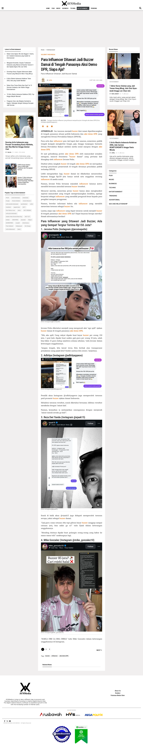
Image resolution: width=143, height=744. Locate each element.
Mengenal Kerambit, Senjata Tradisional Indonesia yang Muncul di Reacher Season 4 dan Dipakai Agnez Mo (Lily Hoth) (20, 65)
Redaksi (117, 693)
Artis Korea (26, 223)
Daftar (8, 220)
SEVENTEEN (9, 223)
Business (65, 8)
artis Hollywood (10, 229)
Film (53, 8)
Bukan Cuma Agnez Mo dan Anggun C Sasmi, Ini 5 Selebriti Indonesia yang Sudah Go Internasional (20, 56)
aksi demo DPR (90, 134)
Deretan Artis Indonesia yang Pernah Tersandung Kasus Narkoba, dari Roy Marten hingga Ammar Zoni (19, 145)
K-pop (7, 201)
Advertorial (114, 200)
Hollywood (19, 226)
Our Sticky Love (10, 210)
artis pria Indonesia (11, 213)
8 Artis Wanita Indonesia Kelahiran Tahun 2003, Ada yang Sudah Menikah (19, 80)
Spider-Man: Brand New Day (14, 216)
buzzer (75, 131)
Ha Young (27, 226)
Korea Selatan (16, 201)
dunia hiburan (27, 201)
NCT (24, 207)
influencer (58, 141)
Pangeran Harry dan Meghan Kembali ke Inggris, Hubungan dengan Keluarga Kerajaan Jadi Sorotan (20, 103)
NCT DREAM (27, 210)
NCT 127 (27, 216)
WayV (30, 220)
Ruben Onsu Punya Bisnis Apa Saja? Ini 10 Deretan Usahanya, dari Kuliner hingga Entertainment (19, 87)
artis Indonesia (16, 197)
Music (58, 8)
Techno (72, 8)
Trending (94, 8)
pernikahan (24, 204)
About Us (118, 691)
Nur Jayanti (115, 94)
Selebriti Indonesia (48, 54)
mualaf (18, 223)
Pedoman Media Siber (118, 695)
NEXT (99, 650)
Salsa (9, 152)
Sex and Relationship (118, 204)
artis (31, 204)
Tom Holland (9, 226)
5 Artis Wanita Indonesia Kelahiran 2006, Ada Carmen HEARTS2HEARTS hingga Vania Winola (123, 146)
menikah (8, 207)
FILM (7, 197)
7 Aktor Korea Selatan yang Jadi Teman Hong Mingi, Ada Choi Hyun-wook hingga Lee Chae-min (123, 88)
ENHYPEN (15, 220)
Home (48, 8)
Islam (19, 229)
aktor (19, 210)
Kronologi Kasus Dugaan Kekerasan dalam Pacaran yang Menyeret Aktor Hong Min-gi (19, 73)
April (113, 153)
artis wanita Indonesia (12, 204)
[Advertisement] (71, 29)
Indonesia (25, 197)
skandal (23, 220)
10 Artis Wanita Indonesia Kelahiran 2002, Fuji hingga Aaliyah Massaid (20, 95)
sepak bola (17, 207)
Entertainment (82, 8)
